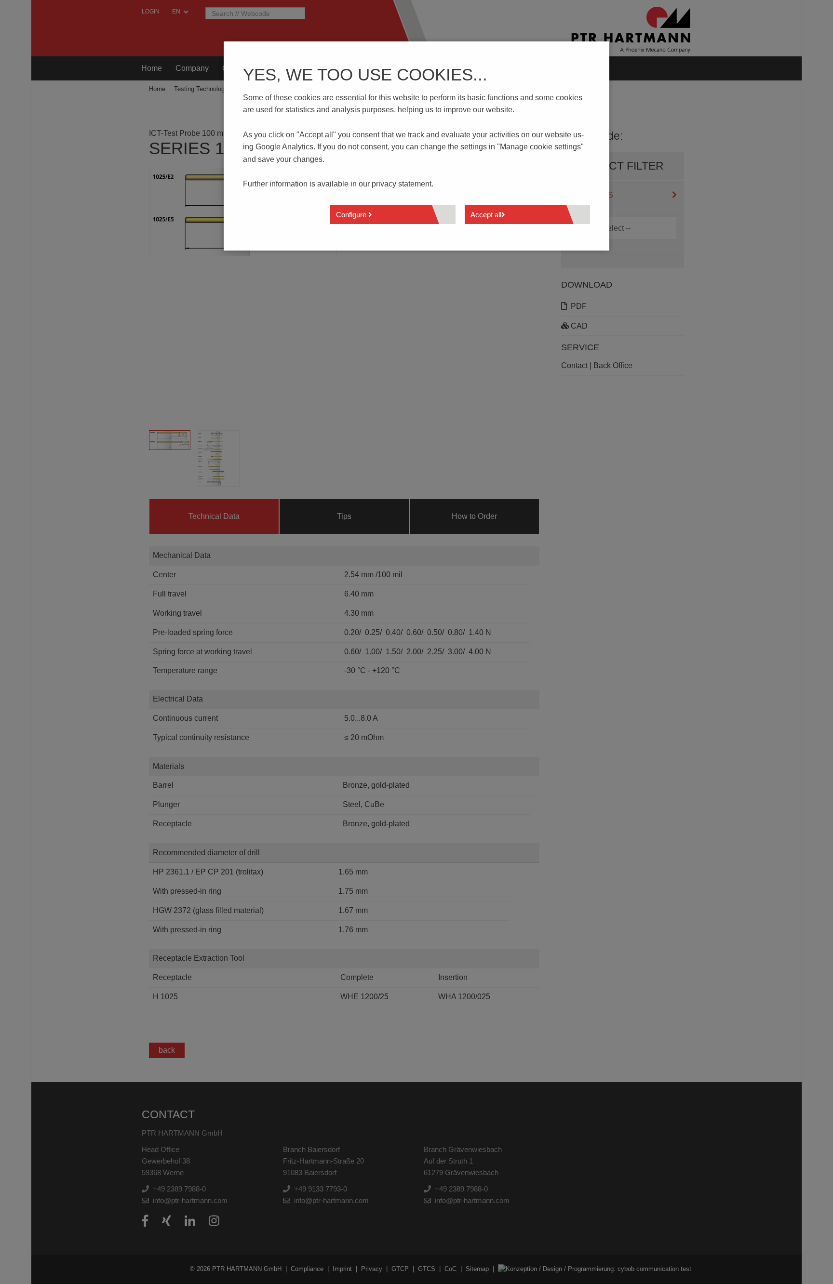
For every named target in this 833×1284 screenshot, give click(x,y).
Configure (352, 215)
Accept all (485, 215)
